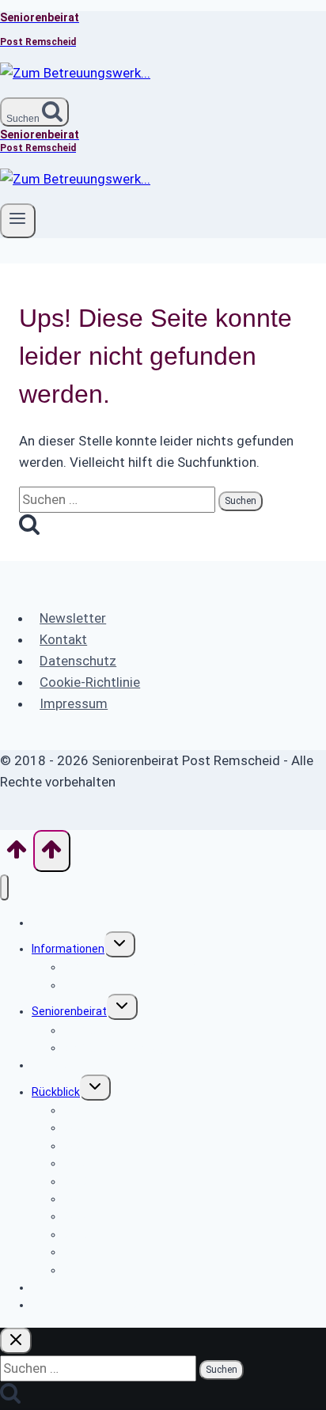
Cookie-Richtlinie (90, 682)
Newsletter (73, 618)
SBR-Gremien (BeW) (114, 1047)
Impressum (74, 703)
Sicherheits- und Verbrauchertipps (151, 967)
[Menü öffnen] (18, 220)
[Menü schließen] (4, 887)
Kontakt (63, 639)
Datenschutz (78, 661)
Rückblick (56, 1092)
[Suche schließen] (16, 1341)
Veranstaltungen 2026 (89, 1304)
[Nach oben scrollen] (16, 854)
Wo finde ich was (74, 922)
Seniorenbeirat (69, 1011)
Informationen (68, 948)
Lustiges (85, 985)
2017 (76, 1270)
